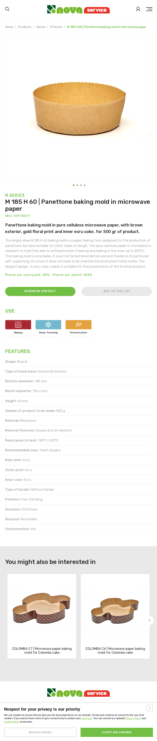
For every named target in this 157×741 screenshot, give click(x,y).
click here (86, 718)
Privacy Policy (133, 718)
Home (9, 27)
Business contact (40, 291)
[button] (73, 185)
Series (40, 27)
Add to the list (116, 291)
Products (24, 27)
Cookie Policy (11, 721)
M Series (56, 27)
